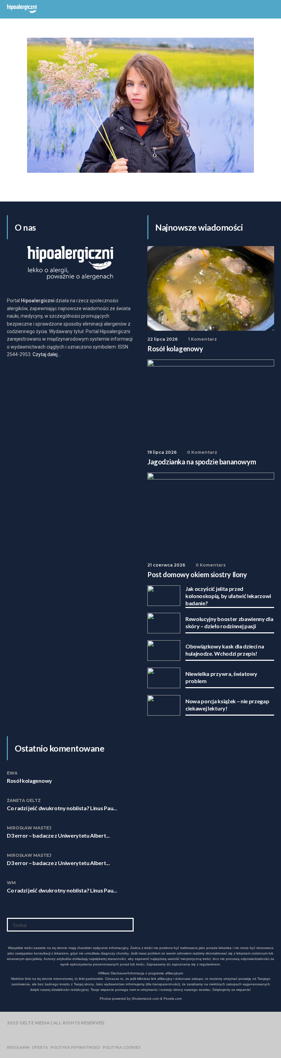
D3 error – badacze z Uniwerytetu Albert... (58, 835)
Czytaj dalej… (47, 354)
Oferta (40, 1047)
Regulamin (18, 1047)
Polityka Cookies (121, 1047)
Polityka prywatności (75, 1047)
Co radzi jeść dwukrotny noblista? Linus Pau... (62, 808)
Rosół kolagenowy (29, 780)
